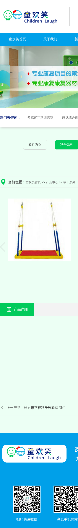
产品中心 (52, 182)
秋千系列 (69, 182)
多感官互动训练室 (40, 117)
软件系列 (35, 144)
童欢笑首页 (17, 39)
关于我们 (50, 39)
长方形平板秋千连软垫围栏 (44, 408)
